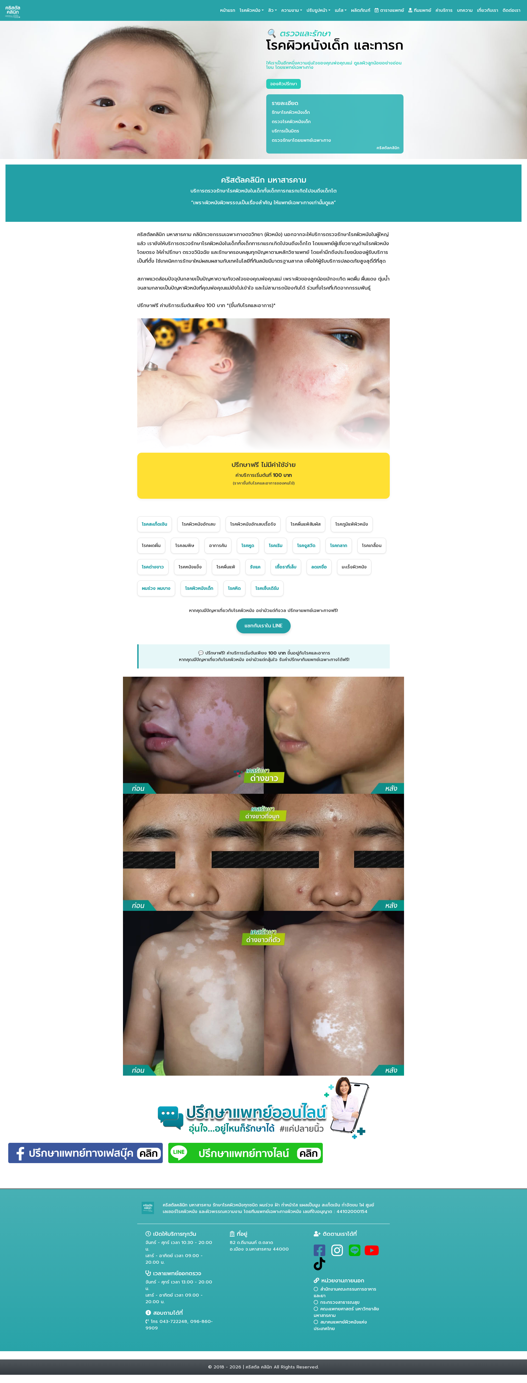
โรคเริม (275, 545)
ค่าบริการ (444, 10)
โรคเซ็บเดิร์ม (267, 588)
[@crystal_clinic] (354, 1254)
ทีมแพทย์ (421, 10)
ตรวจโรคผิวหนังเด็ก (291, 121)
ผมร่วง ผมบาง (156, 588)
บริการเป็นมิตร (285, 131)
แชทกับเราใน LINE (263, 626)
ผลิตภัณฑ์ (360, 10)
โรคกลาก (338, 545)
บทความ (465, 10)
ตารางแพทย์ (391, 10)
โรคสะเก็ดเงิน (154, 524)
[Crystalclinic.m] (319, 1254)
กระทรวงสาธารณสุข (340, 1302)
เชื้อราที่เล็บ (285, 567)
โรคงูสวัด (306, 545)
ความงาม (290, 10)
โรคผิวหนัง (250, 10)
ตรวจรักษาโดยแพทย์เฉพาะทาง (301, 140)
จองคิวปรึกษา (283, 84)
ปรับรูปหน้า (317, 10)
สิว (271, 10)
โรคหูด (248, 545)
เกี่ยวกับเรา (487, 10)
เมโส (339, 10)
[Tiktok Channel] (319, 1267)
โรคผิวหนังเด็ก (199, 588)
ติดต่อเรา (511, 10)
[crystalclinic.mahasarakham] (337, 1254)
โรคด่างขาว (153, 567)
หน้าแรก (227, 10)
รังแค (255, 567)
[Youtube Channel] (371, 1254)
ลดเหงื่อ (319, 567)
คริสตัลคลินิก (388, 148)
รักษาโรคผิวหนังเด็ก (291, 112)
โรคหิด (234, 588)
